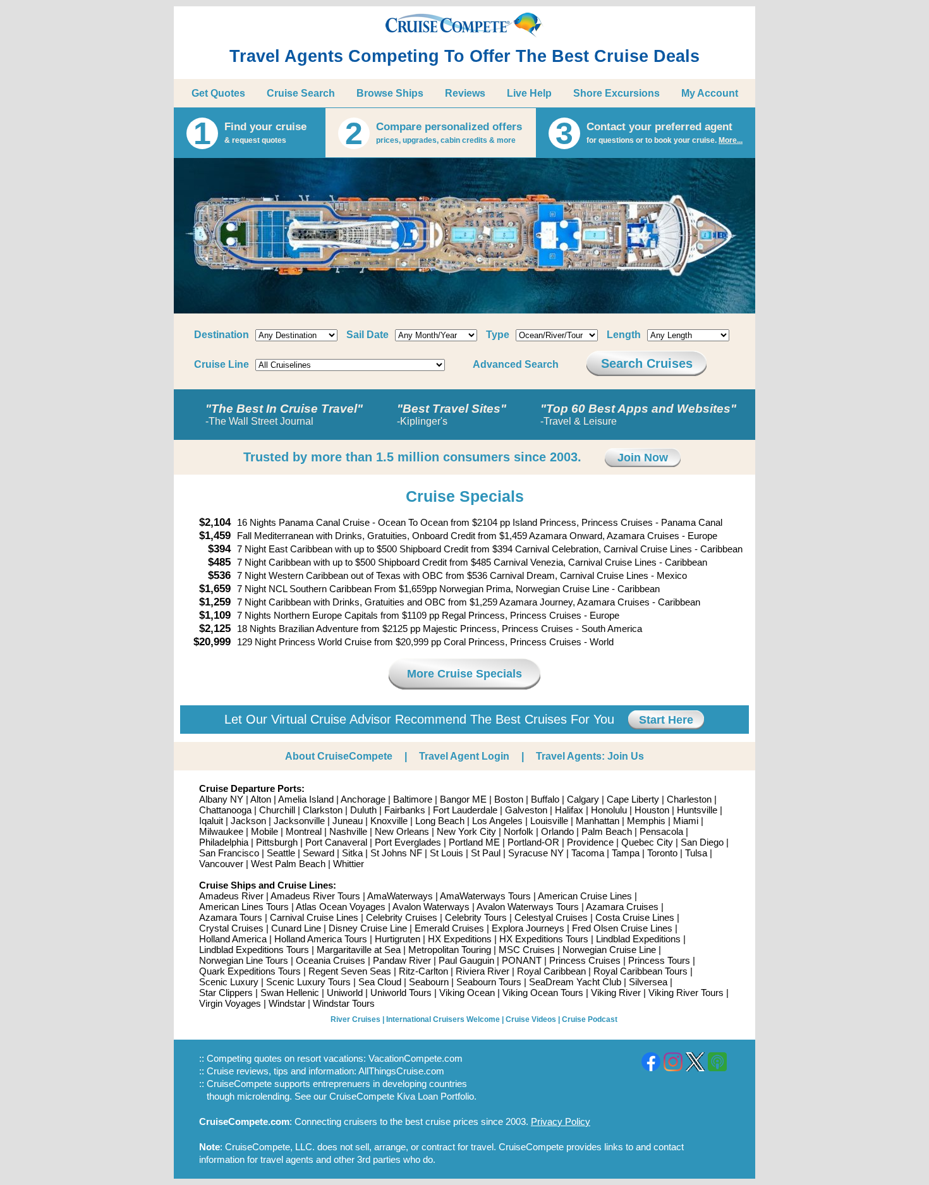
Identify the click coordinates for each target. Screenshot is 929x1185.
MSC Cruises (527, 949)
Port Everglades (408, 842)
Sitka (352, 853)
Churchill (277, 810)
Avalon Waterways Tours (528, 906)
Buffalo (545, 799)
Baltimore (412, 799)
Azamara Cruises (622, 906)
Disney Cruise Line (368, 928)
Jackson (248, 820)
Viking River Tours (686, 992)
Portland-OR (533, 842)
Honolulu (609, 810)
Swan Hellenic (289, 992)
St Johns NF (396, 853)
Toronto (662, 853)
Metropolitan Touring (449, 949)
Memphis (646, 820)
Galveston (526, 810)
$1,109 (215, 615)
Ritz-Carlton (423, 971)
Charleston (689, 799)
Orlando (557, 831)
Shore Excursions (616, 93)
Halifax (569, 810)
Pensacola (661, 831)
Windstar (287, 1003)
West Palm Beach (288, 863)
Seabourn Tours (488, 981)
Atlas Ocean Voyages (341, 906)
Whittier (348, 863)
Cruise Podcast (589, 1019)
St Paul (486, 853)
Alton (260, 799)
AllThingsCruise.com (401, 1071)
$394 (219, 549)
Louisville (549, 820)
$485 (219, 562)
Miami (685, 820)
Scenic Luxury (228, 981)
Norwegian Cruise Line (609, 949)
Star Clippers (226, 992)
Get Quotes (218, 93)
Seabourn (429, 981)
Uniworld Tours (401, 992)
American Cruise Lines (585, 895)
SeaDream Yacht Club (575, 981)
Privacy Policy (560, 1121)
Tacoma (587, 853)
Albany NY (221, 799)
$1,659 (215, 589)
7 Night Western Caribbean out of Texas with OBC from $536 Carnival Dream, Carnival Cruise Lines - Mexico (462, 575)
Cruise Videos (531, 1019)
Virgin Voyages (230, 1003)
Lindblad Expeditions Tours (254, 949)
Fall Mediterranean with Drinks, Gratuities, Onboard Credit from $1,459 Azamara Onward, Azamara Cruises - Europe (477, 535)
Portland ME (474, 842)
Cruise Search (301, 93)
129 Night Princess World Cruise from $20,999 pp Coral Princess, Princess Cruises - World (425, 641)
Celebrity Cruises (401, 917)
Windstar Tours (344, 1003)
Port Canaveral (336, 842)
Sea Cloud (379, 981)
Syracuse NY (536, 853)
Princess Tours (659, 960)
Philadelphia (223, 842)
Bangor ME (463, 799)
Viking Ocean (467, 992)
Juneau (347, 820)
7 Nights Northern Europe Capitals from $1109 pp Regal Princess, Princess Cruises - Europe (428, 615)
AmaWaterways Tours (485, 895)
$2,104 (215, 522)
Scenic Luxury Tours (308, 981)
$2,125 (215, 629)
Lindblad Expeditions (638, 938)
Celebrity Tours (476, 917)
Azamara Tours (230, 917)
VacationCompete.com (415, 1058)
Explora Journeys (528, 928)
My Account (709, 93)
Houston (652, 810)
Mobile (264, 831)
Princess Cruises (585, 960)
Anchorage (363, 799)
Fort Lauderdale (465, 810)
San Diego (702, 842)
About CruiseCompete (338, 756)
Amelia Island (306, 799)
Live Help (529, 93)
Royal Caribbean (551, 971)
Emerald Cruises (449, 928)
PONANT (522, 960)
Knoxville (389, 820)
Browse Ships (389, 93)
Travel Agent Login (464, 756)
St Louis (446, 853)
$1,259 (215, 602)
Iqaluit (211, 820)
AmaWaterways (400, 895)
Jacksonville (299, 820)
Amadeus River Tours (315, 895)
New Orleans (402, 831)
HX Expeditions (460, 938)
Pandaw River (402, 960)
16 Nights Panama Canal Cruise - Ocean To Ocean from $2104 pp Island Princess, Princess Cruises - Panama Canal (479, 522)
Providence (590, 842)
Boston (508, 799)
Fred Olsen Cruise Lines (622, 928)
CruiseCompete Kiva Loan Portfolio (401, 1096)
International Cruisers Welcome (443, 1019)
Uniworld (345, 992)
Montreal (304, 831)
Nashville (348, 831)
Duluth (363, 810)
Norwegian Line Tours (243, 960)
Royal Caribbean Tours (640, 971)
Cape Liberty (633, 799)
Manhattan (597, 820)
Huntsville (697, 810)
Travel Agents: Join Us (590, 756)
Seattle (281, 853)
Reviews (465, 93)
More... (731, 140)
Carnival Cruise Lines (314, 917)
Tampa (626, 853)
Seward (318, 853)
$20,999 (212, 642)
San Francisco (229, 853)
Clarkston (323, 810)
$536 (219, 575)
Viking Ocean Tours (542, 992)
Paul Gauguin (466, 960)
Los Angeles (497, 820)
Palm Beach (606, 831)
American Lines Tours (244, 906)
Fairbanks (404, 810)
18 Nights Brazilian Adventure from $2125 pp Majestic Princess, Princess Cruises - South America (439, 628)
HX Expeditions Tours (543, 938)
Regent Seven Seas (349, 971)
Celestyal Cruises (551, 917)
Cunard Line (296, 928)
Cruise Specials (465, 496)
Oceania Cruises (330, 960)
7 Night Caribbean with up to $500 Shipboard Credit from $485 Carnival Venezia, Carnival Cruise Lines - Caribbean (472, 562)
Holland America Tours (320, 938)
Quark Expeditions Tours (250, 971)
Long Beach (439, 820)
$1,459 (215, 536)
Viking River (616, 992)
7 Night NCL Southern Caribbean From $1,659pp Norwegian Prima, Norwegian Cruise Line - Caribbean (448, 588)
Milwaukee (221, 831)
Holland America (233, 938)
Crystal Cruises (231, 928)
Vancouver (221, 863)
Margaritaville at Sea (359, 949)
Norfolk (518, 831)
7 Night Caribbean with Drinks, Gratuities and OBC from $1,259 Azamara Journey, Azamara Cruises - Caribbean (468, 602)
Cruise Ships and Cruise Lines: (267, 885)
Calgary (583, 799)
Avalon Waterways (431, 906)
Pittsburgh (277, 842)
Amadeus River (231, 895)
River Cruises (355, 1019)
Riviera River (482, 971)
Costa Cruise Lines (634, 917)
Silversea (648, 981)
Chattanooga (225, 810)
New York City (466, 831)
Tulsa (696, 853)
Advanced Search (516, 364)
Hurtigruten (397, 938)
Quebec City (647, 842)
